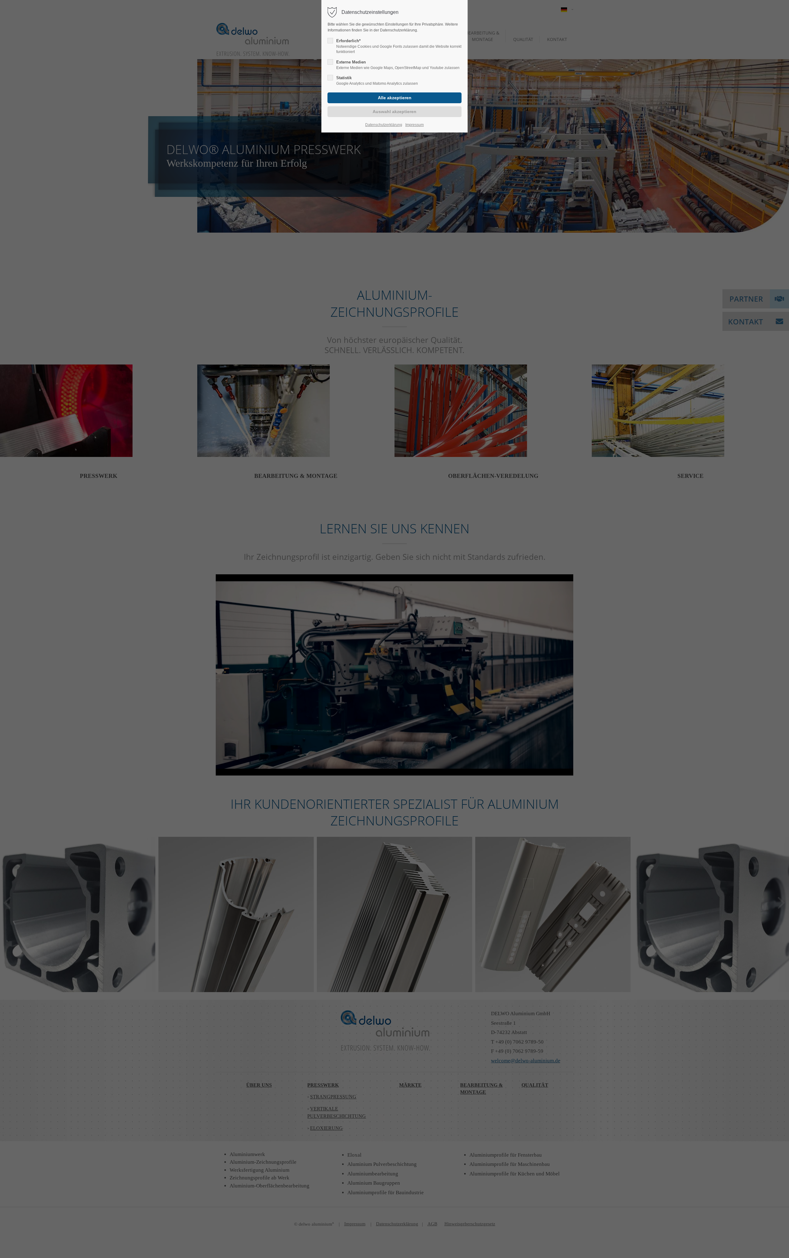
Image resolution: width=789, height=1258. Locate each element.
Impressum (414, 125)
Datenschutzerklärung (383, 125)
